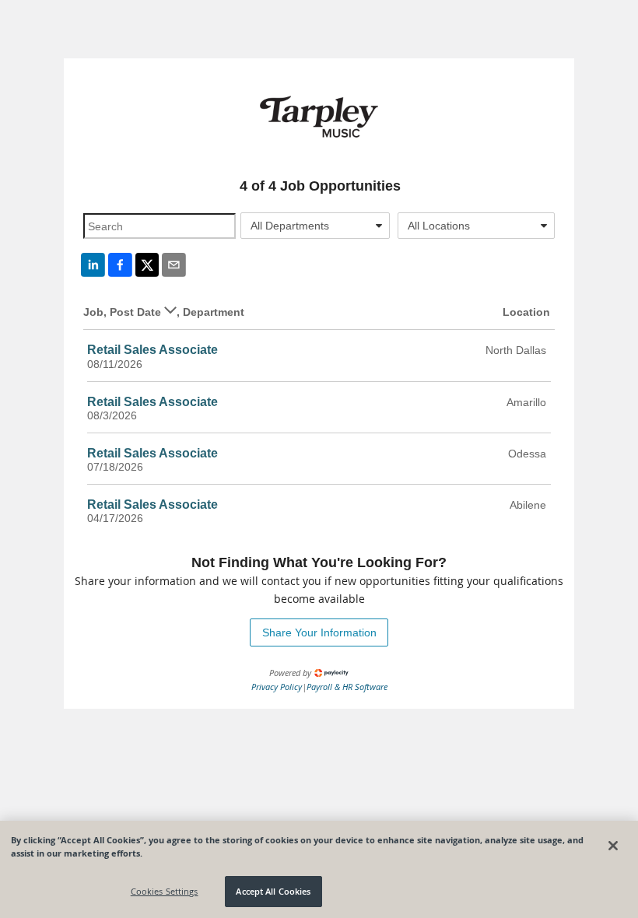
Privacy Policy (276, 686)
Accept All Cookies (273, 891)
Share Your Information (319, 632)
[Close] (613, 846)
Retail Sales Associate (152, 349)
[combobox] (315, 225)
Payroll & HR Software (347, 686)
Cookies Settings (164, 891)
